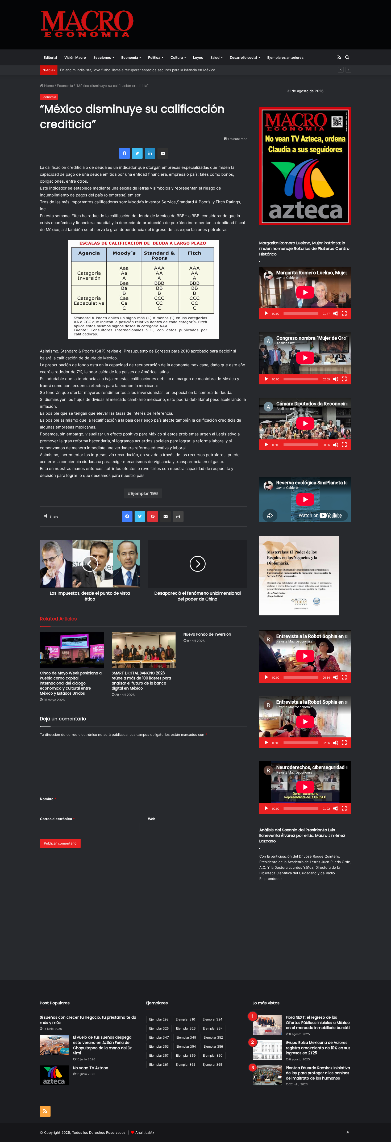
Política (154, 57)
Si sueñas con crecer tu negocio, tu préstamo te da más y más (88, 1020)
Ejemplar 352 (213, 1037)
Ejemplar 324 (212, 1019)
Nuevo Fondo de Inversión (207, 634)
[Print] (178, 516)
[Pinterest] (152, 516)
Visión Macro (75, 57)
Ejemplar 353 (159, 1046)
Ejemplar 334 (213, 1028)
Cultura (176, 57)
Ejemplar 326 (186, 1028)
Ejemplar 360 (213, 1055)
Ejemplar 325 (159, 1028)
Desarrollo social (243, 57)
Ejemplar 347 (159, 1037)
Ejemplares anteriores (285, 57)
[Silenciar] (335, 313)
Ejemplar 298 (158, 1019)
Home (48, 85)
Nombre (48, 799)
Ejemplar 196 (144, 493)
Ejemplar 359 (186, 1055)
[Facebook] (124, 153)
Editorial (50, 57)
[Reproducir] (266, 313)
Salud (214, 57)
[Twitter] (137, 153)
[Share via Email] (162, 153)
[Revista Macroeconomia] (87, 24)
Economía (129, 57)
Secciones (102, 57)
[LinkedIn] (150, 153)
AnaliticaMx (144, 1132)
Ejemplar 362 (185, 1065)
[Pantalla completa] (344, 313)
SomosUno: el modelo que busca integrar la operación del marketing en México (126, 70)
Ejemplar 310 (185, 1019)
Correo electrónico (57, 819)
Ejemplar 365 (212, 1065)
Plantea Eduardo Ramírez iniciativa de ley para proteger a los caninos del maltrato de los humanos (318, 1073)
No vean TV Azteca (90, 1067)
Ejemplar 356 (213, 1046)
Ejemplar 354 (186, 1046)
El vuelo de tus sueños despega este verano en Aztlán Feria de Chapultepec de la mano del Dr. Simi (102, 1045)
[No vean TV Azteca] (54, 1075)
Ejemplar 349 (186, 1037)
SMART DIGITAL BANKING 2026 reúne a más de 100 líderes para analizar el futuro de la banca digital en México (141, 680)
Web (151, 819)
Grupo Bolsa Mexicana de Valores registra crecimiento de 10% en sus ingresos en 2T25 (318, 1048)
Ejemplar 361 (158, 1065)
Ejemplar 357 (159, 1055)
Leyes (198, 57)
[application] (305, 293)
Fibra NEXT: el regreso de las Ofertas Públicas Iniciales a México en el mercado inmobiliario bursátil (318, 1022)
